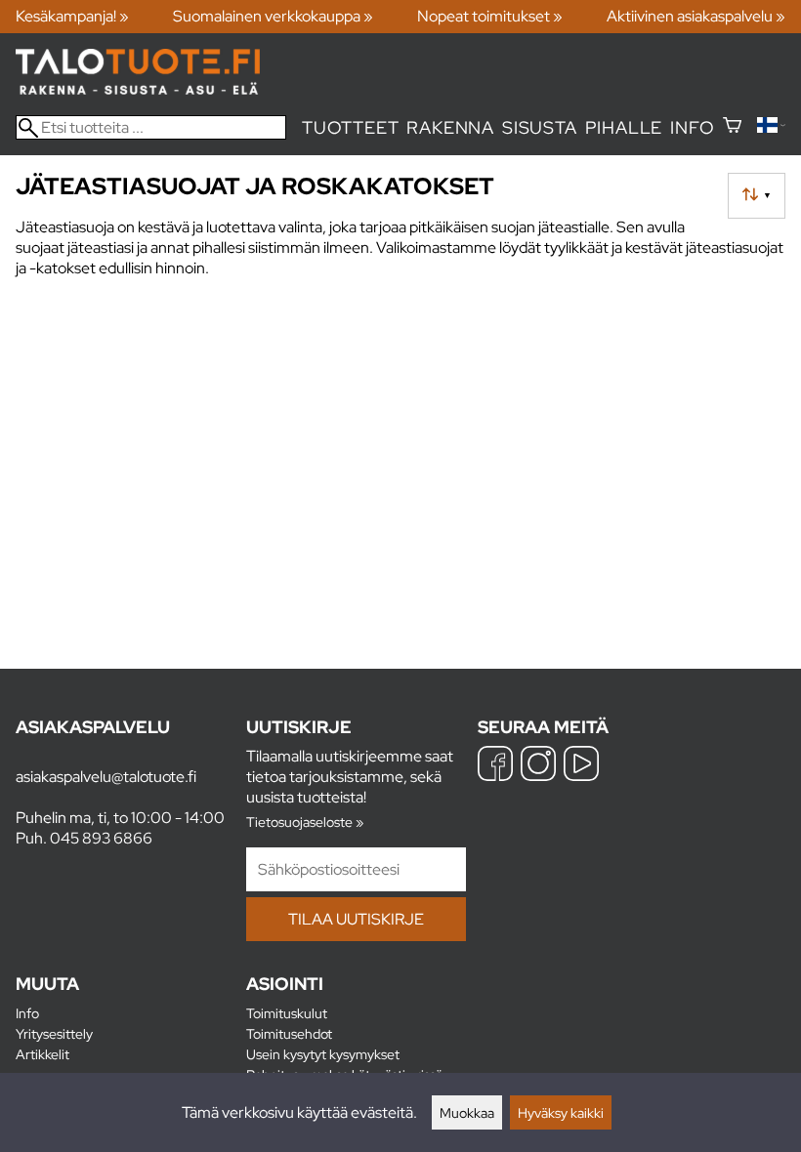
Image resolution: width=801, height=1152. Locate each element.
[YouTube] (581, 766)
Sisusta (539, 127)
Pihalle (624, 127)
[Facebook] (495, 766)
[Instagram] (538, 766)
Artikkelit (42, 1054)
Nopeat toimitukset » (490, 16)
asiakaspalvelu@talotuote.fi (106, 776)
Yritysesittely (54, 1033)
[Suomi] (771, 127)
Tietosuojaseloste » (304, 821)
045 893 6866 (101, 838)
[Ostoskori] (732, 127)
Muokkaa (467, 1112)
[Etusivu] (138, 89)
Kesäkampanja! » (72, 16)
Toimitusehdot (289, 1033)
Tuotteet (350, 127)
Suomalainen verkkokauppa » (273, 16)
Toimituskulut (286, 1013)
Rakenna (450, 127)
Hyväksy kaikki (561, 1112)
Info (692, 127)
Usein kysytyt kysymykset (323, 1054)
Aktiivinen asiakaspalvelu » (696, 16)
